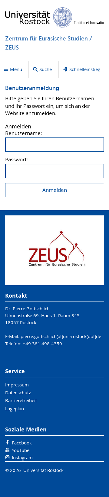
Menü (16, 69)
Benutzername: (23, 133)
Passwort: (16, 159)
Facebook (22, 443)
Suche (45, 69)
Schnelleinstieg (84, 69)
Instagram (22, 457)
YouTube (20, 450)
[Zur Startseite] (54, 17)
